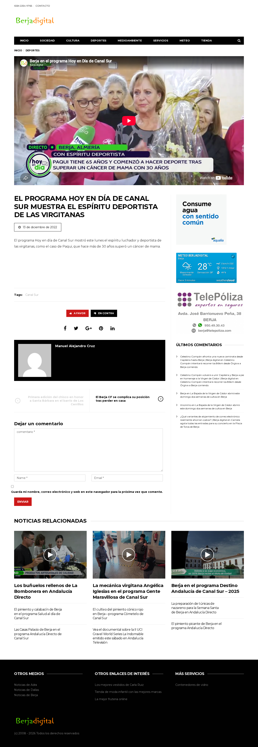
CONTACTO (42, 5)
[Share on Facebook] (65, 328)
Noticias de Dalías (26, 690)
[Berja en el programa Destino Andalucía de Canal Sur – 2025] (207, 555)
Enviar (22, 502)
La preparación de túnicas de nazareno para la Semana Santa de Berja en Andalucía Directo (195, 608)
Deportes (98, 40)
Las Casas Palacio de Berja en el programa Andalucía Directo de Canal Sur (38, 634)
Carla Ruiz (137, 685)
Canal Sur (31, 295)
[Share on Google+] (88, 328)
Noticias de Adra (25, 685)
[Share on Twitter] (76, 328)
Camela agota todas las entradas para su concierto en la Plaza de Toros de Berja (211, 423)
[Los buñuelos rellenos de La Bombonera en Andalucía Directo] (50, 555)
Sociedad (47, 40)
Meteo (185, 40)
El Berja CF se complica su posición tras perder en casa (123, 398)
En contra (106, 313)
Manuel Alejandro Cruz (75, 346)
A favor (79, 313)
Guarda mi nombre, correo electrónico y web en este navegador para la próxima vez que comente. (87, 492)
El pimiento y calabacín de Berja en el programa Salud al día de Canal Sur (38, 614)
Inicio (24, 40)
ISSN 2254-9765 (23, 5)
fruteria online (117, 699)
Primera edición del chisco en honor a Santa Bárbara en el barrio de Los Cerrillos (55, 400)
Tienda (206, 40)
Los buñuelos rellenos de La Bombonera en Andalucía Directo (45, 591)
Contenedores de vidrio (191, 685)
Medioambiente (130, 40)
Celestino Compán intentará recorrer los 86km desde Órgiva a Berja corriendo (210, 363)
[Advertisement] (170, 20)
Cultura (72, 40)
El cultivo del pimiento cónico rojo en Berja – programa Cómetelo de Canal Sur (118, 614)
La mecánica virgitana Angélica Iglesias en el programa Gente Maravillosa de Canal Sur (128, 591)
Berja (34, 695)
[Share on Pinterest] (101, 328)
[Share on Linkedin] (112, 328)
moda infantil (118, 692)
